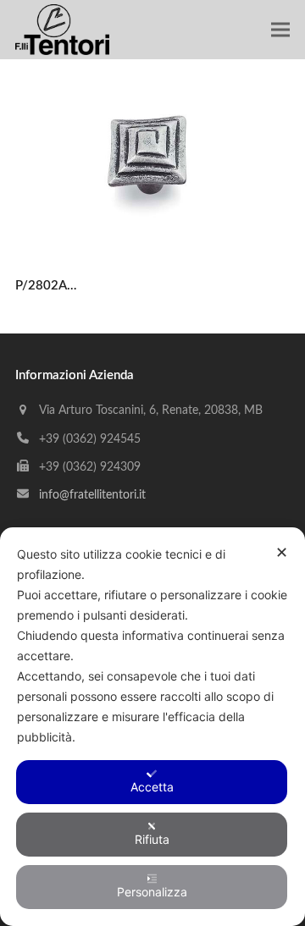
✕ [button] (281, 552)
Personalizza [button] (152, 892)
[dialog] (152, 726)
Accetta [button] (152, 787)
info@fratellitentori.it (92, 495)
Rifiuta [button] (152, 839)
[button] (280, 30)
